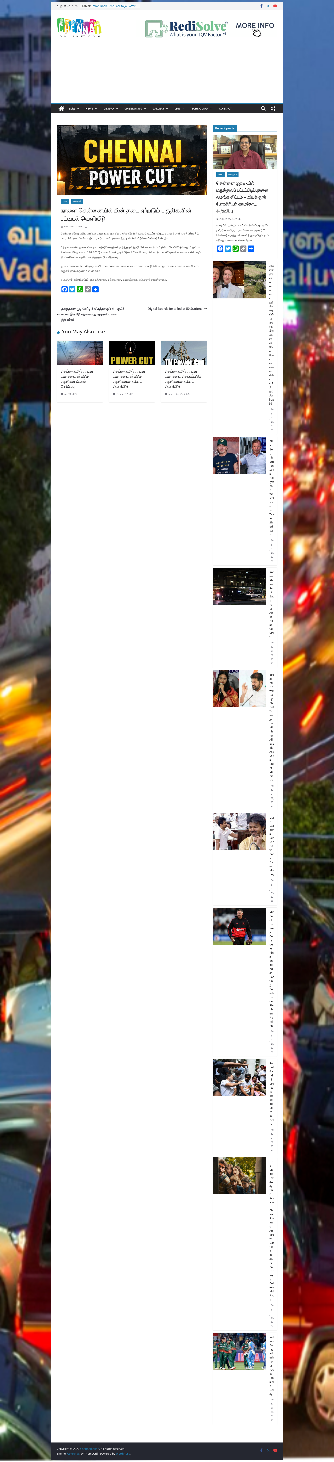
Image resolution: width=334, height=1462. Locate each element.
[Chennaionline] (61, 108)
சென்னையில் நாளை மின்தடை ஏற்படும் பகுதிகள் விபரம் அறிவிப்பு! (77, 379)
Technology (199, 108)
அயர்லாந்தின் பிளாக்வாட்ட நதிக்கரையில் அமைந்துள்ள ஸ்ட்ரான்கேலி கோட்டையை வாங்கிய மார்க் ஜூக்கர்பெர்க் (271, 334)
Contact (225, 108)
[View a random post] (272, 108)
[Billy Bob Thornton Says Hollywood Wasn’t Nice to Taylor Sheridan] (239, 501)
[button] (77, 108)
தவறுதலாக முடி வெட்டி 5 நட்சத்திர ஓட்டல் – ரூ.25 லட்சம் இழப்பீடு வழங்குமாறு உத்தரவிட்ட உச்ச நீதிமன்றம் (92, 314)
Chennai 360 (133, 108)
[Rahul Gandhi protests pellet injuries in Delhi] (239, 1107)
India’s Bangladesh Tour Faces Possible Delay (271, 1365)
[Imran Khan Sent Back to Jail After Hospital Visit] (239, 618)
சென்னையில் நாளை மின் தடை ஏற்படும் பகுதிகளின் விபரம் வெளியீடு (129, 379)
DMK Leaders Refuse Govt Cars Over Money (271, 846)
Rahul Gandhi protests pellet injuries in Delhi (271, 1093)
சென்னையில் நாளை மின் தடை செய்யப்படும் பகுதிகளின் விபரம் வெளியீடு (183, 379)
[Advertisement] (167, 74)
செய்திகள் (77, 201)
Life (177, 108)
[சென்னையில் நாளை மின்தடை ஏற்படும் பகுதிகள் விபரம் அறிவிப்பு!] (80, 343)
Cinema (109, 108)
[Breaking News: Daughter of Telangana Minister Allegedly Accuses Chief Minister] (239, 740)
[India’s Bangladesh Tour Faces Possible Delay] (239, 1379)
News (89, 108)
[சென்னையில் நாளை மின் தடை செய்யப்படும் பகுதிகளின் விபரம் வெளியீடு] (184, 343)
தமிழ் (72, 108)
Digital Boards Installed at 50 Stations (175, 309)
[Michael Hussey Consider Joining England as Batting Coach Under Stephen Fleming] (239, 982)
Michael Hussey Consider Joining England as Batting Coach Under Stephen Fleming (271, 968)
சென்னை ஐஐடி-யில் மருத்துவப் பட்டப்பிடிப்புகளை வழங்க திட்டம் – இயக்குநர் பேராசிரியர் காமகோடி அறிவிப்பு (242, 197)
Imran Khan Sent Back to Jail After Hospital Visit (271, 604)
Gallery (158, 108)
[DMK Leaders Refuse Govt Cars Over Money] (239, 859)
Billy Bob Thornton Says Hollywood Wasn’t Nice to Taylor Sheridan (271, 487)
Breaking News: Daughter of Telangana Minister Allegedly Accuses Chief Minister (271, 727)
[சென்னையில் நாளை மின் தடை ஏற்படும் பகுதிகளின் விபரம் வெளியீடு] (132, 343)
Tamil (65, 201)
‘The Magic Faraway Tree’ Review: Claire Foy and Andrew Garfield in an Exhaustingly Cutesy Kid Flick (271, 1230)
